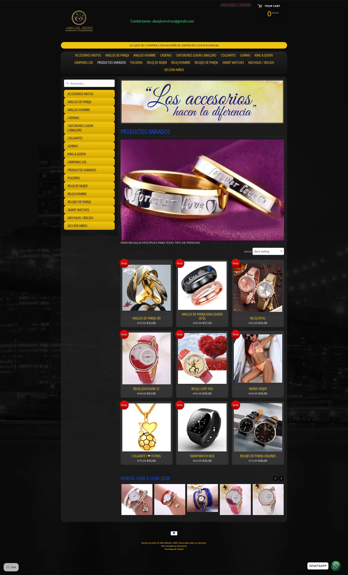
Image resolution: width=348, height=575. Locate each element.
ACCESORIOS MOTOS (88, 55)
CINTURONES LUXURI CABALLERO (196, 55)
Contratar (245, 5)
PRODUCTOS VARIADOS (111, 62)
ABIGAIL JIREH (171, 543)
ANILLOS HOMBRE (144, 55)
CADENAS (166, 55)
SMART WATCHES (233, 62)
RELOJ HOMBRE (180, 62)
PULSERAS (136, 62)
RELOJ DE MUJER (157, 62)
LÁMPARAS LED (83, 62)
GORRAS (245, 55)
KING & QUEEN (264, 55)
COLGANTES (228, 55)
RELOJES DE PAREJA (206, 62)
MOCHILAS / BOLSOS (261, 62)
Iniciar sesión (228, 5)
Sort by (248, 251)
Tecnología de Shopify (174, 549)
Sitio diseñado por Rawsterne (174, 546)
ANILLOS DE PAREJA (117, 55)
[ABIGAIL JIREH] (79, 21)
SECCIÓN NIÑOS (174, 69)
